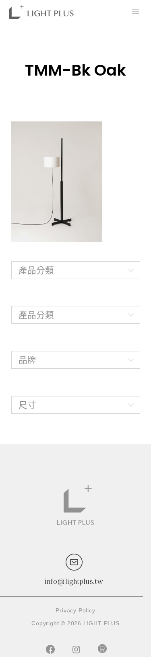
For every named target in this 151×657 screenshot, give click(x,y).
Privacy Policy (75, 610)
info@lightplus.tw (74, 581)
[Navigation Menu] (134, 12)
